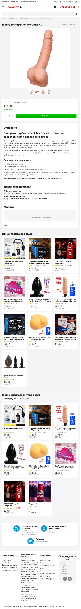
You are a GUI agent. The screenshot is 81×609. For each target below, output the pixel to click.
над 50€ (62, 2)
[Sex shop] (15, 7)
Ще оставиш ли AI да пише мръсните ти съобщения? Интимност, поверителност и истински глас (29, 578)
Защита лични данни (47, 573)
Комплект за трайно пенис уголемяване (13, 262)
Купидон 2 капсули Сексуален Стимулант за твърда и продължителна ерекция (14, 338)
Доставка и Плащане (47, 565)
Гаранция (40, 539)
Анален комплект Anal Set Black (13, 376)
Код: (63, 25)
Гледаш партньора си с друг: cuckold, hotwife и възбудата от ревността (29, 569)
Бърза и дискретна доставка (30, 527)
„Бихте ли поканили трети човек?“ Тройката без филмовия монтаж (29, 562)
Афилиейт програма (47, 579)
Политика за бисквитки (48, 571)
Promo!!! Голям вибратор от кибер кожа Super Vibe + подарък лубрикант (65, 300)
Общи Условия (45, 576)
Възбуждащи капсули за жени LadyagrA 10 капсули (13, 300)
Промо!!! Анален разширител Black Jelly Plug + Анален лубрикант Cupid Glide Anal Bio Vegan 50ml (39, 300)
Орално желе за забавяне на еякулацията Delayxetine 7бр (65, 338)
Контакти (43, 563)
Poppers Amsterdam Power (39, 504)
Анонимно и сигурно (9, 567)
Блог (41, 568)
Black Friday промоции (10, 570)
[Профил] (78, 7)
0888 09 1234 (45, 560)
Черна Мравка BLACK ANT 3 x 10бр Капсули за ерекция (39, 262)
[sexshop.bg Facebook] (65, 579)
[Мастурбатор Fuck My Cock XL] (40, 58)
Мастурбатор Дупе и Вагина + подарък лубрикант (39, 338)
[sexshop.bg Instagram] (70, 579)
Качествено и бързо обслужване (57, 527)
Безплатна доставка (9, 565)
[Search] (76, 14)
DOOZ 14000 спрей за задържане (63, 262)
